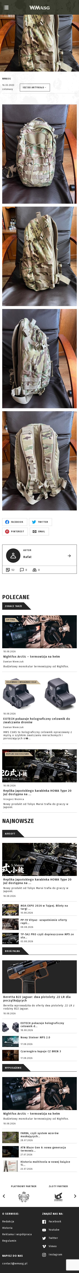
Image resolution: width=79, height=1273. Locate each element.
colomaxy (7, 89)
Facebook (54, 1221)
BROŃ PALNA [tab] (12, 951)
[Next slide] (75, 1196)
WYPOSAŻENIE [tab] (13, 1068)
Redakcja (8, 1221)
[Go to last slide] (4, 1196)
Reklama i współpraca (17, 1234)
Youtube (54, 1229)
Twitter (53, 1238)
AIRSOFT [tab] (10, 833)
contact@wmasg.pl (15, 1263)
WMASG (6, 78)
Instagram (55, 1254)
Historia (7, 1228)
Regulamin (9, 1240)
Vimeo (52, 1246)
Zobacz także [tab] (13, 606)
